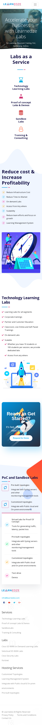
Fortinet (5, 660)
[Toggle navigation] (35, 4)
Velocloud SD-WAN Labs (12, 651)
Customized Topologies (12, 674)
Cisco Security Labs (10, 655)
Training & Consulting (11, 632)
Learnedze (8, 712)
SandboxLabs (8, 628)
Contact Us (6, 718)
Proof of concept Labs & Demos (16, 623)
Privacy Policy (7, 715)
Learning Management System (15, 679)
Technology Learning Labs (13, 618)
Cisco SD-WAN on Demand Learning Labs (20, 646)
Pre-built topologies (10, 693)
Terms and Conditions (26, 715)
